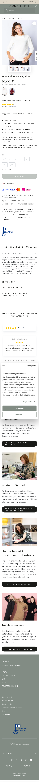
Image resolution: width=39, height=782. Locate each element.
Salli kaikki (19, 408)
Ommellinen (22, 773)
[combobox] (19, 10)
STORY (4, 672)
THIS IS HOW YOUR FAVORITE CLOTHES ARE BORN (18, 509)
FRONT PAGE (7, 662)
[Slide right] (35, 2)
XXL (4, 165)
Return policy (7, 704)
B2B (3, 679)
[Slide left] (3, 2)
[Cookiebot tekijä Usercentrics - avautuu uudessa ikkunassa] (28, 366)
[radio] (5, 91)
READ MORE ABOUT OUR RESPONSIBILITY (16, 443)
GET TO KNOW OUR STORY (19, 584)
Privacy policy (7, 701)
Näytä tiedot (27, 402)
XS (4, 159)
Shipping (11, 84)
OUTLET (21, 18)
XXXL (12, 165)
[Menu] (3, 6)
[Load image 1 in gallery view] (11, 69)
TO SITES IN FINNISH (10, 686)
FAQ (3, 711)
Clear (32, 11)
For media (6, 714)
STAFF (4, 669)
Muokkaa (18, 415)
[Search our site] (7, 10)
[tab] (5, 361)
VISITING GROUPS (9, 675)
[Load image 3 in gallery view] (22, 69)
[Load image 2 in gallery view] (16, 69)
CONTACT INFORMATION (11, 665)
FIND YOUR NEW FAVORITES (19, 649)
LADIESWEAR (12, 18)
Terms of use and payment (12, 707)
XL (27, 159)
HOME (4, 18)
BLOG (4, 682)
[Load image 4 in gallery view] (27, 69)
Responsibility (7, 697)
